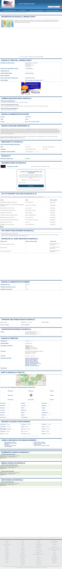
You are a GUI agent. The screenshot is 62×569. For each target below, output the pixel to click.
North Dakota (38, 552)
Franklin (43, 410)
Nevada (38, 542)
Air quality (6, 156)
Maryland (23, 554)
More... (2, 226)
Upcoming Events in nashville (13, 163)
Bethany (23, 412)
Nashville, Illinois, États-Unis (31, 360)
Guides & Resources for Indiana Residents (18, 440)
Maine (23, 552)
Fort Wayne (23, 424)
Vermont (54, 554)
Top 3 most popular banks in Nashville (17, 230)
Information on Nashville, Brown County (18, 17)
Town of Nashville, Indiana (27, 4)
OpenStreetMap (39, 385)
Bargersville (23, 410)
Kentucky (23, 549)
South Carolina (54, 540)
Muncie (43, 431)
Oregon (38, 559)
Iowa (23, 545)
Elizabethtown (45, 412)
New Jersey (38, 545)
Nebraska (39, 540)
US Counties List (22, 10)
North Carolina (39, 550)
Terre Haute (23, 433)
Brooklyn (2, 414)
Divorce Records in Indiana (40, 443)
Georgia (7, 559)
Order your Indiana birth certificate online (34, 80)
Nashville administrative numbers (15, 282)
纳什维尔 (27, 324)
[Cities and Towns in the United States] (8, 6)
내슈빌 (47, 322)
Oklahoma (39, 557)
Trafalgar (19, 387)
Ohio (39, 555)
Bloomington (25, 387)
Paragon (43, 407)
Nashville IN (25, 12)
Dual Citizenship (8, 446)
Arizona (7, 546)
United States (28, 116)
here (42, 56)
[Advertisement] (31, 41)
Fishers (43, 426)
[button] (17, 376)
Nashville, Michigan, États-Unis (32, 362)
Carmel (22, 426)
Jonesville (2, 410)
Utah (54, 552)
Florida (7, 557)
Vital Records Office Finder (9, 10)
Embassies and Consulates (52, 10)
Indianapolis (3, 424)
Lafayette (44, 428)
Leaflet (31, 385)
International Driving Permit (10, 445)
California (7, 549)
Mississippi (22, 560)
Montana (23, 564)
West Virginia (54, 559)
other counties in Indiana (34, 121)
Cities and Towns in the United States (7, 12)
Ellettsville (2, 407)
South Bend (3, 426)
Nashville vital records (30, 77)
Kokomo (2, 433)
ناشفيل (5, 322)
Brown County (19, 12)
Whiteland (44, 414)
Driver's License (37, 444)
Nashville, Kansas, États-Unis (31, 361)
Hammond (23, 428)
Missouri (23, 562)
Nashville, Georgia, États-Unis (31, 359)
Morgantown (14, 387)
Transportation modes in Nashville (16, 329)
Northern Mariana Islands (38, 554)
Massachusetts (23, 555)
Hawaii (7, 562)
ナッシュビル (29, 322)
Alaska (7, 542)
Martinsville (32, 387)
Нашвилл (7, 324)
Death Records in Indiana (39, 442)
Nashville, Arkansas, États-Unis (32, 358)
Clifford (22, 407)
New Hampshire (38, 544)
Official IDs (6, 444)
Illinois (22, 542)
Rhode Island (38, 564)
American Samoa (7, 544)
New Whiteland (24, 417)
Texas (54, 545)
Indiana (15, 12)
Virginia (54, 555)
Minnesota (23, 559)
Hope (43, 417)
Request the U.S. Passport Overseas (42, 445)
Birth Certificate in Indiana (10, 442)
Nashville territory (9, 338)
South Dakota (54, 542)
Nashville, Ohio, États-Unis (31, 364)
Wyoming (54, 562)
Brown (26, 121)
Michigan (23, 557)
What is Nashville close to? (13, 372)
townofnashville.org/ (25, 22)
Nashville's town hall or (5, 137)
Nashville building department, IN (15, 126)
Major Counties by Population (36, 10)
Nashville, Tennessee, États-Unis (32, 365)
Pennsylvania (38, 560)
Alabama (7, 541)
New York (39, 549)
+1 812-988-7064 (29, 68)
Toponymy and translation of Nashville (18, 319)
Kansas (22, 547)
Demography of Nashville (12, 142)
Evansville (44, 424)
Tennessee (54, 544)
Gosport (22, 414)
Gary (22, 431)
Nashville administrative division (15, 114)
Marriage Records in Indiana (10, 443)
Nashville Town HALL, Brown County (16, 60)
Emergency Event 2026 (12, 166)
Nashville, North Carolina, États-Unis (33, 363)
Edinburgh (44, 405)
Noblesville (2, 431)
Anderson (44, 433)
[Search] (60, 6)
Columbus (51, 399)
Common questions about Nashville (16, 98)
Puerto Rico (38, 562)
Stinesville (2, 412)
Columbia (7, 552)
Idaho (23, 540)
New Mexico (38, 547)
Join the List (31, 185)
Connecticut (7, 554)
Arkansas (7, 547)
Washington (54, 557)
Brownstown (3, 417)
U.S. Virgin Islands (54, 547)
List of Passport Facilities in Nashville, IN (18, 194)
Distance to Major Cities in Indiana (15, 421)
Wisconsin (54, 560)
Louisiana (23, 550)
